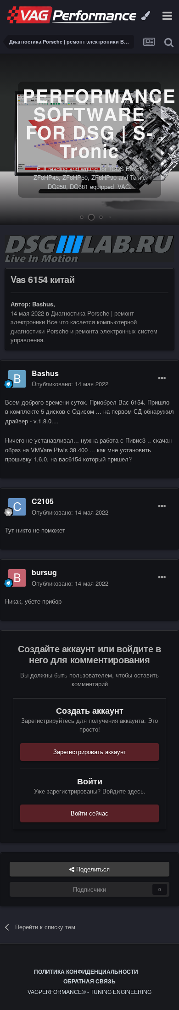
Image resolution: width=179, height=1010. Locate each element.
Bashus (42, 304)
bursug (44, 572)
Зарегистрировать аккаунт (89, 751)
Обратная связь (89, 981)
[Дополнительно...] (162, 378)
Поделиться (92, 869)
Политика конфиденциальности (86, 972)
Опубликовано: (70, 383)
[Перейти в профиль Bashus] (17, 379)
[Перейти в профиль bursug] (17, 578)
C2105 (43, 501)
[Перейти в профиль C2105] (17, 507)
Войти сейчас (89, 813)
